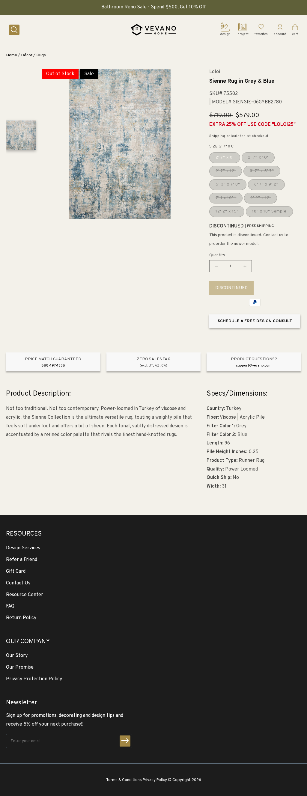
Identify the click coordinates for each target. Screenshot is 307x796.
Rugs (41, 55)
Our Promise (20, 667)
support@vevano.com (254, 365)
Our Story (17, 656)
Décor (26, 55)
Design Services (23, 548)
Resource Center (24, 595)
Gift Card (15, 572)
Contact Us (18, 583)
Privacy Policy (155, 780)
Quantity (217, 255)
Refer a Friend (21, 560)
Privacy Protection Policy (34, 679)
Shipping (217, 136)
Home (11, 55)
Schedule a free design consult (255, 321)
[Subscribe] (125, 741)
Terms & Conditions (124, 780)
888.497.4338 (53, 365)
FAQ (10, 606)
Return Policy (21, 618)
